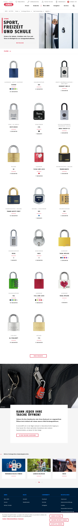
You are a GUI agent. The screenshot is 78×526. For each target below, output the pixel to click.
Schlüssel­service (34, 1)
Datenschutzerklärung (66, 502)
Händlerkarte (61, 1)
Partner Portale (48, 1)
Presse (11, 1)
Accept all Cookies (56, 524)
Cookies (63, 505)
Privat (27, 5)
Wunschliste (21, 1)
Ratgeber (57, 5)
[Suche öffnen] (73, 6)
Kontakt (25, 499)
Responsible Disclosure (66, 508)
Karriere (5, 1)
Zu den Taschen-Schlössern (27, 435)
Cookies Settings (56, 516)
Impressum (63, 499)
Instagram (44, 505)
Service (66, 5)
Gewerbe (36, 5)
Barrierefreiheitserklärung (67, 511)
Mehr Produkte (38, 356)
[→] (42, 482)
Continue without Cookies (59, 520)
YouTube (44, 502)
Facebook (44, 499)
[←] (36, 482)
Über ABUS (46, 5)
